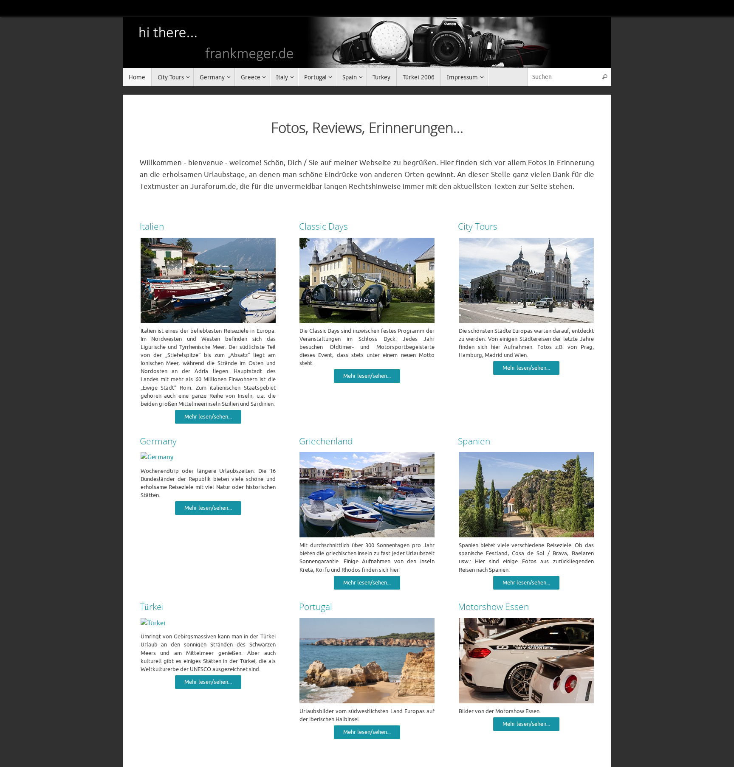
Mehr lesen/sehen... (208, 416)
